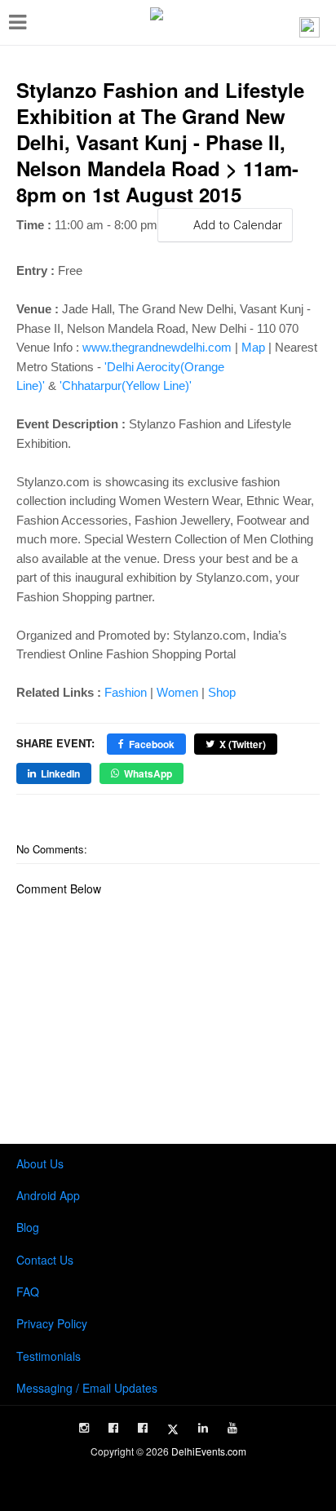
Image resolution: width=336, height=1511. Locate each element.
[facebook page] (113, 1427)
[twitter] (173, 1429)
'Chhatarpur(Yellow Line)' (126, 385)
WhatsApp (148, 773)
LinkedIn (60, 773)
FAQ (27, 1291)
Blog (27, 1227)
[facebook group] (143, 1427)
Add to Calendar (237, 225)
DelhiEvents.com (208, 1451)
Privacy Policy (51, 1323)
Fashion (125, 692)
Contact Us (44, 1260)
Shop (222, 692)
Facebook (152, 744)
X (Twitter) (242, 744)
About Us (40, 1163)
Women (177, 692)
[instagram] (84, 1427)
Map (253, 347)
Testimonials (48, 1356)
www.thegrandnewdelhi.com (157, 347)
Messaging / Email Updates (86, 1388)
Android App (48, 1195)
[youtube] (232, 1427)
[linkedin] (203, 1427)
